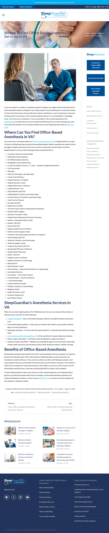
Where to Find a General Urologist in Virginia (27, 429)
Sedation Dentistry (48, 389)
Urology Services (80, 516)
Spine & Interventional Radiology (85, 506)
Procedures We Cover (46, 502)
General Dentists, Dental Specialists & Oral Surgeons (88, 491)
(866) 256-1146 (45, 378)
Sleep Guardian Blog (46, 511)
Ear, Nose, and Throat (81, 511)
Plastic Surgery (92, 161)
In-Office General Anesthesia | (31, 530)
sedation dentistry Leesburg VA (60, 392)
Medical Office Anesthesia (33, 389)
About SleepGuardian (94, 111)
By (59, 389)
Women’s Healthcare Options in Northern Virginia (25, 457)
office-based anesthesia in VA (44, 141)
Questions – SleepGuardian (92, 122)
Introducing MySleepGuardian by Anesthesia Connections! (54, 2)
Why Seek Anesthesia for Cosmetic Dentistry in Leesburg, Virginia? (66, 443)
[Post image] (10, 431)
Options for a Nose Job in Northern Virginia (66, 429)
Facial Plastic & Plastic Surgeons (85, 521)
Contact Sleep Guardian (47, 516)
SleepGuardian (9, 122)
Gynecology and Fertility (82, 497)
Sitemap (43, 530)
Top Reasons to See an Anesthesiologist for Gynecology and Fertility (66, 457)
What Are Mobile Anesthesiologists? (25, 441)
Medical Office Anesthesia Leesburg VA (25, 392)
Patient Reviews (92, 128)
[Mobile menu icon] (3, 15)
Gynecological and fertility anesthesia (21, 336)
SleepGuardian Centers (94, 116)
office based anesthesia (44, 392)
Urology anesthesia (14, 319)
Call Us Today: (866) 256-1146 (96, 7)
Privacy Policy (52, 530)
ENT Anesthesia (92, 151)
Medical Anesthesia (19, 389)
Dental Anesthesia (93, 148)
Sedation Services (93, 167)
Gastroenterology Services (83, 502)
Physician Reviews (93, 133)
